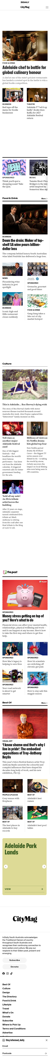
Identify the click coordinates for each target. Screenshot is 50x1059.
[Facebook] (3, 973)
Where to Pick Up (11, 1024)
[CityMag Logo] (25, 7)
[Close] (46, 1040)
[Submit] (45, 1053)
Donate (14, 967)
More (43, 199)
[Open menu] (47, 7)
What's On (7, 1012)
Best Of (6, 984)
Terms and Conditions (14, 1028)
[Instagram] (7, 973)
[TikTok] (11, 973)
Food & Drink (9, 1000)
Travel (5, 1008)
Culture (6, 988)
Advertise (7, 1032)
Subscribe (14, 960)
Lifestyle (6, 1004)
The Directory (9, 996)
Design (6, 992)
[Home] (25, 2)
